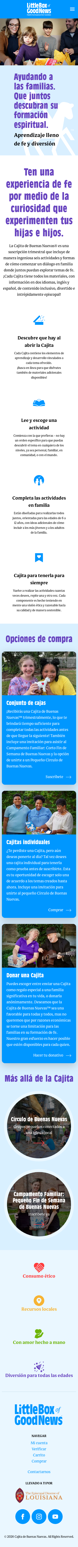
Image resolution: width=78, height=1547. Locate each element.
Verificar (39, 1449)
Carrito (39, 1455)
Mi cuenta (39, 1443)
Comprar (39, 1461)
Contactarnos (39, 1472)
